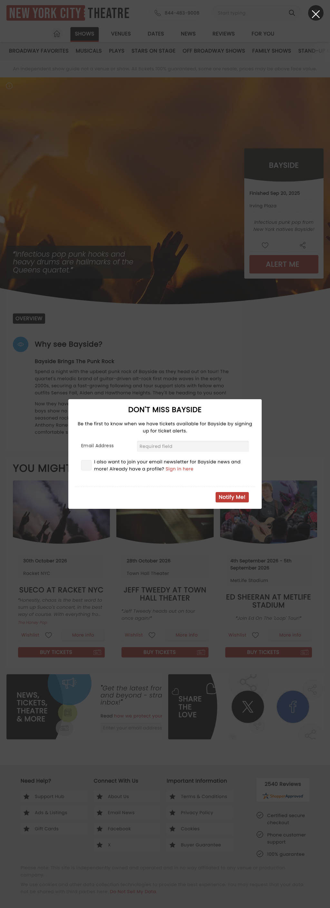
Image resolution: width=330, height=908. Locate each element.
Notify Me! (232, 497)
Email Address (97, 445)
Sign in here (180, 469)
